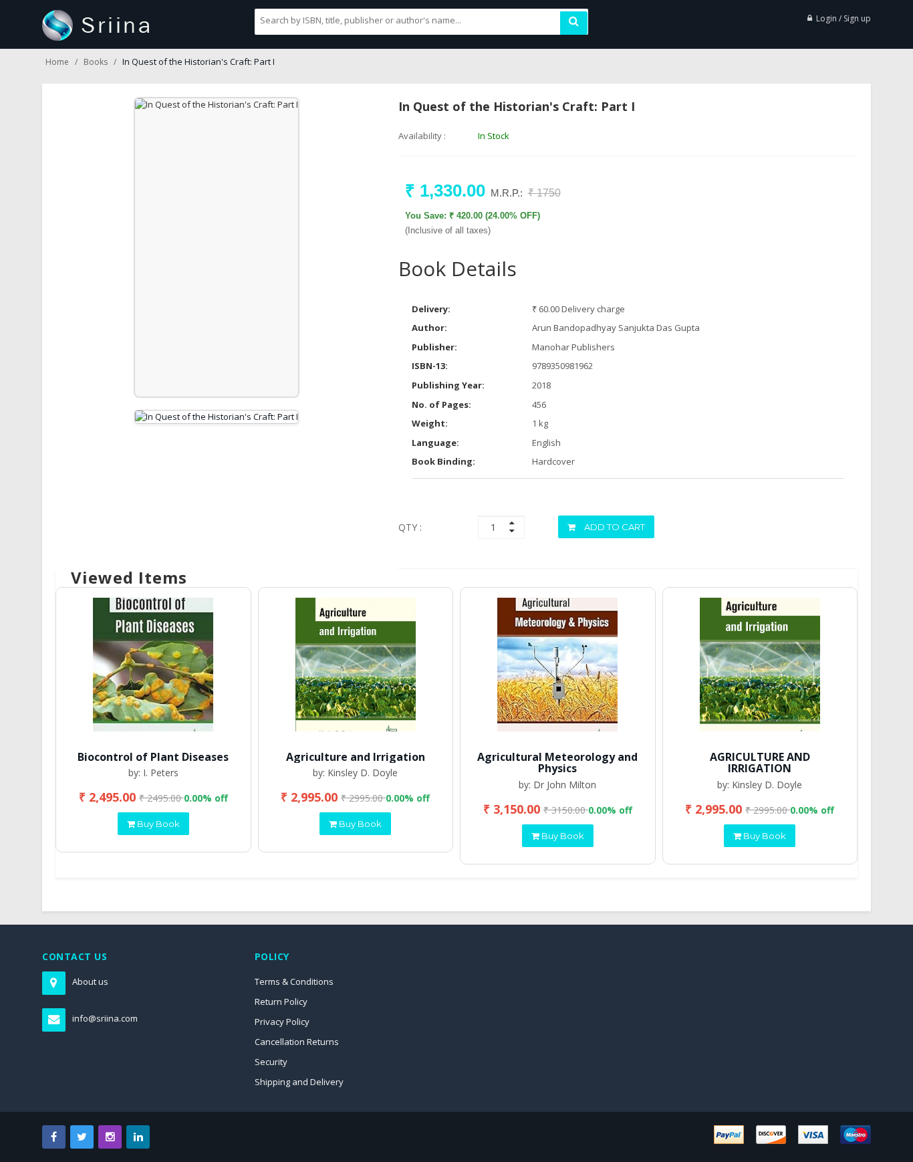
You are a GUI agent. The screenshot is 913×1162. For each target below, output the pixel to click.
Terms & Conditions (294, 981)
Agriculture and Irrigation (355, 756)
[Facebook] (54, 1137)
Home (57, 62)
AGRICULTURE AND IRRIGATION (760, 762)
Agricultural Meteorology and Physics (557, 762)
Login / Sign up (843, 18)
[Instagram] (110, 1137)
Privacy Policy (282, 1022)
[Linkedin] (138, 1137)
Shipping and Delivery (299, 1082)
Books (96, 62)
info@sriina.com (105, 1018)
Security (271, 1062)
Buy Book (157, 823)
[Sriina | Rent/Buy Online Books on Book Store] (96, 24)
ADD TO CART (613, 526)
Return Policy (281, 1002)
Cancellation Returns (297, 1042)
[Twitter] (82, 1137)
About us (90, 981)
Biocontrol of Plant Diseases (153, 756)
